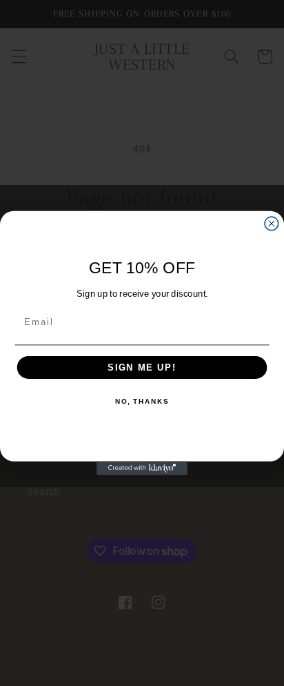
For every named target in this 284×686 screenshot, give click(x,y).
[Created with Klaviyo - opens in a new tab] (142, 468)
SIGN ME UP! (142, 367)
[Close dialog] (271, 224)
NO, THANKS (142, 402)
